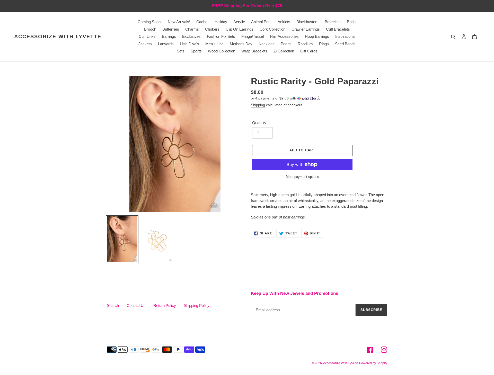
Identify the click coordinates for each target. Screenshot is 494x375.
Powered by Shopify (373, 363)
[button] (285, 98)
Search (113, 305)
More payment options (302, 177)
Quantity (259, 123)
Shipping (258, 105)
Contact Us (136, 305)
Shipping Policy (196, 305)
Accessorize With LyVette (57, 36)
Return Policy (164, 305)
